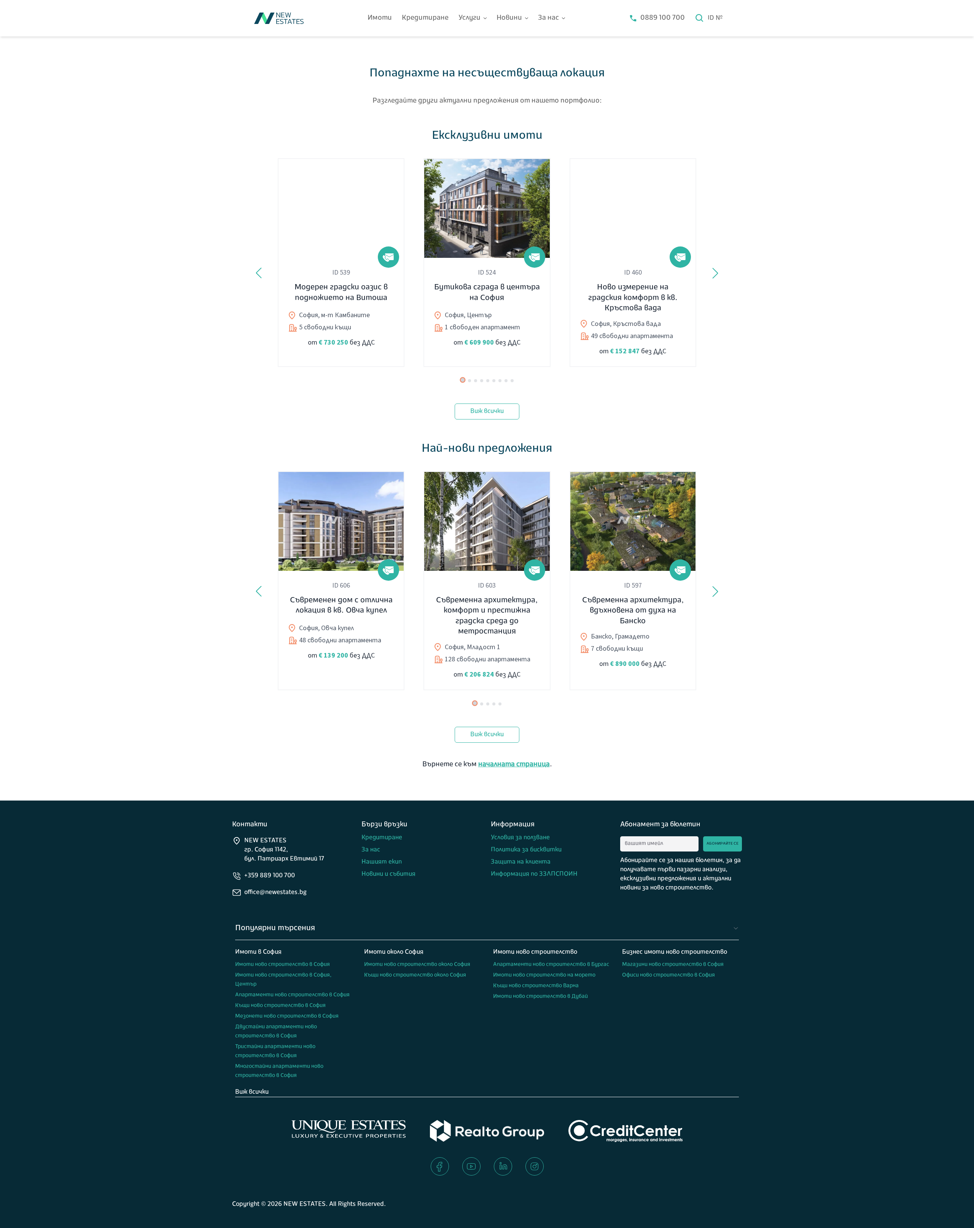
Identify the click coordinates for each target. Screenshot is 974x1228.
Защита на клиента (521, 862)
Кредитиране (425, 18)
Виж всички (487, 411)
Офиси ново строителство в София (668, 975)
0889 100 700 (662, 18)
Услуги (469, 18)
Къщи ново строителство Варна (536, 986)
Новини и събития (388, 874)
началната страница (514, 764)
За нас (548, 18)
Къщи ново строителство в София (280, 1006)
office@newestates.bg (275, 893)
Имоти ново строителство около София (417, 964)
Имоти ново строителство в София (282, 964)
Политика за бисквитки (526, 850)
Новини (509, 18)
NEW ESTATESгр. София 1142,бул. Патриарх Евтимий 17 (284, 850)
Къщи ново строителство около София (415, 975)
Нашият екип (381, 862)
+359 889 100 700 (269, 876)
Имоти (380, 18)
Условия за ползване (520, 838)
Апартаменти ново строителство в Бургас (551, 964)
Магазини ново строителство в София (673, 964)
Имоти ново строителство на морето (544, 975)
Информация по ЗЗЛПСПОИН (534, 874)
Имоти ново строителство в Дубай (540, 996)
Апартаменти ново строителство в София (292, 995)
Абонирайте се (722, 844)
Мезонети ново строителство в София (287, 1016)
